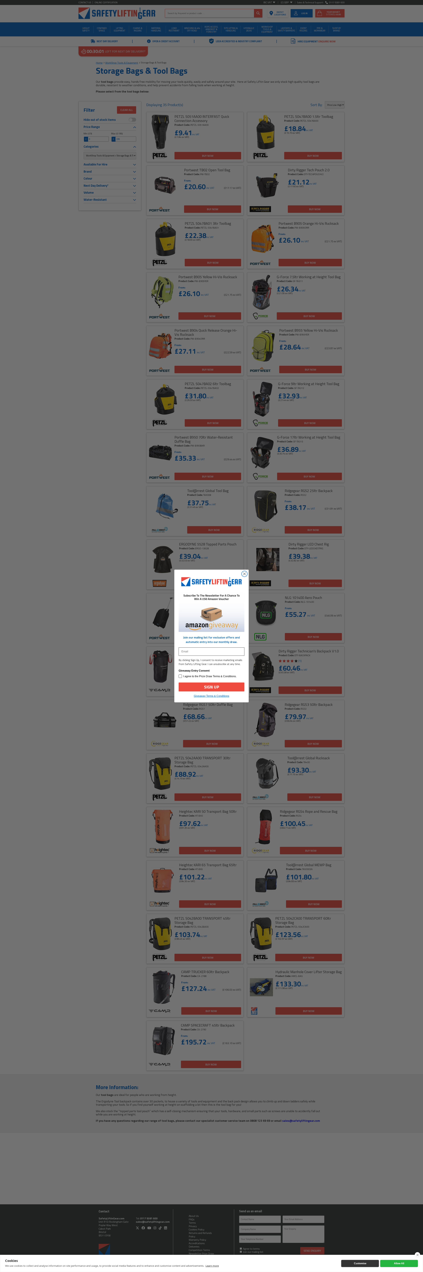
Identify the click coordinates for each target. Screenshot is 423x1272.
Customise (360, 1263)
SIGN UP (211, 687)
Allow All (399, 1263)
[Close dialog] (244, 574)
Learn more (212, 1265)
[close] (417, 1255)
